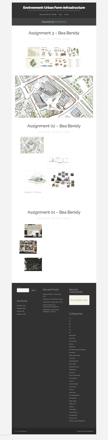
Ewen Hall (72, 372)
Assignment (72, 346)
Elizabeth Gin (72, 369)
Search (19, 287)
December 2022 (21, 305)
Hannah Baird (73, 378)
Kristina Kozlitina (73, 384)
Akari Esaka (72, 335)
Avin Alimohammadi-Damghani (77, 349)
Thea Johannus (73, 412)
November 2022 (21, 308)
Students (71, 406)
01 (54, 218)
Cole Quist (72, 358)
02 (54, 131)
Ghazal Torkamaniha (74, 375)
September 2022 (21, 314)
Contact (67, 14)
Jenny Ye (71, 381)
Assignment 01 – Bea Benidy (54, 212)
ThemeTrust (23, 431)
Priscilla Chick (73, 398)
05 (70, 329)
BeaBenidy (60, 21)
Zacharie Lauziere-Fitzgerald (77, 421)
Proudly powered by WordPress (85, 431)
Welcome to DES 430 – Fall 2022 (48, 14)
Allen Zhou (72, 338)
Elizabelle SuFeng (74, 366)
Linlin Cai (71, 389)
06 (70, 332)
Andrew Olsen (73, 341)
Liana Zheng (72, 386)
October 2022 (20, 311)
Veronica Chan (73, 418)
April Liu (71, 344)
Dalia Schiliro (72, 364)
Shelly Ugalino (73, 401)
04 (70, 327)
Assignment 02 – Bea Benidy (54, 126)
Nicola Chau (72, 392)
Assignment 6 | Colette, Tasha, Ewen (53, 302)
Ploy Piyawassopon (74, 395)
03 (54, 39)
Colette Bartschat (73, 361)
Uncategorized (73, 415)
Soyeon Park (72, 403)
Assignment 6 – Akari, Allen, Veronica (53, 299)
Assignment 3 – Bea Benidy (54, 33)
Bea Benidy (58, 39)
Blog (60, 14)
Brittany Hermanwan (74, 355)
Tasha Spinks (72, 409)
